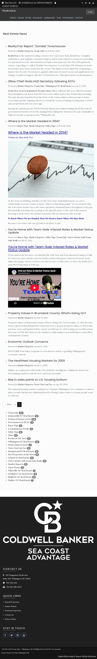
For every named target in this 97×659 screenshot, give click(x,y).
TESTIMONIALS (68, 18)
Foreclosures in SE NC (19, 422)
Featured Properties (13, 611)
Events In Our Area (17, 438)
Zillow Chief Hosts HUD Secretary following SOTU (41, 81)
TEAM (59, 18)
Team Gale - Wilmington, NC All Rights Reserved (29, 649)
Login (90, 12)
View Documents (54, 649)
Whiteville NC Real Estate (20, 470)
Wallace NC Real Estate (19, 480)
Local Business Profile (18, 429)
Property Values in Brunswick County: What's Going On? (47, 313)
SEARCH (13, 18)
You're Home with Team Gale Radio (25, 461)
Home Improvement (18, 444)
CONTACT (79, 18)
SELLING (21, 18)
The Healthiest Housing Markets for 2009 (36, 361)
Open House (14, 467)
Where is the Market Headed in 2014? (34, 121)
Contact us (9, 615)
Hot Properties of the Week (21, 454)
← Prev (8, 404)
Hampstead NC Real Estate (21, 451)
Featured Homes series (19, 419)
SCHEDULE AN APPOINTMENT (37, 3)
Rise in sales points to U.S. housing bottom (37, 380)
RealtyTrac (13, 55)
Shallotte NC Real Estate (20, 477)
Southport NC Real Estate (20, 474)
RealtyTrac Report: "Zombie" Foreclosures (36, 46)
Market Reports (25, 51)
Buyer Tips (23, 126)
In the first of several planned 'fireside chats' (29, 91)
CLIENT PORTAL (10, 6)
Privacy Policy (10, 619)
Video (11, 435)
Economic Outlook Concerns (28, 342)
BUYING (28, 18)
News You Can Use (43, 384)
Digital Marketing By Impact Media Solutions (77, 656)
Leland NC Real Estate (19, 457)
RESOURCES (37, 18)
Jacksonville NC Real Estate (21, 416)
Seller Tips (50, 126)
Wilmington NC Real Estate (58, 86)
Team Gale (39, 51)
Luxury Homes (10, 606)
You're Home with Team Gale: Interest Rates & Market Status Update (50, 231)
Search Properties (12, 602)
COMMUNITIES (49, 18)
